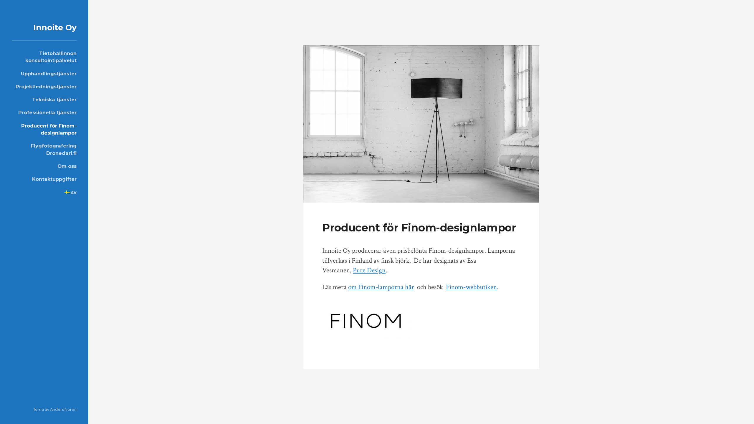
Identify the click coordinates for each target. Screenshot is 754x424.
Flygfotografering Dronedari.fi (54, 149)
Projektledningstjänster (46, 87)
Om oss (67, 166)
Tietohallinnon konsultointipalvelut (51, 56)
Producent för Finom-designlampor (49, 129)
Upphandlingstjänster (49, 74)
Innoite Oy (55, 27)
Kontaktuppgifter (54, 179)
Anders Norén (63, 409)
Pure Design (369, 270)
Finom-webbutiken (471, 287)
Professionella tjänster (47, 112)
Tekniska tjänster (54, 99)
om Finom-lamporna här (381, 287)
